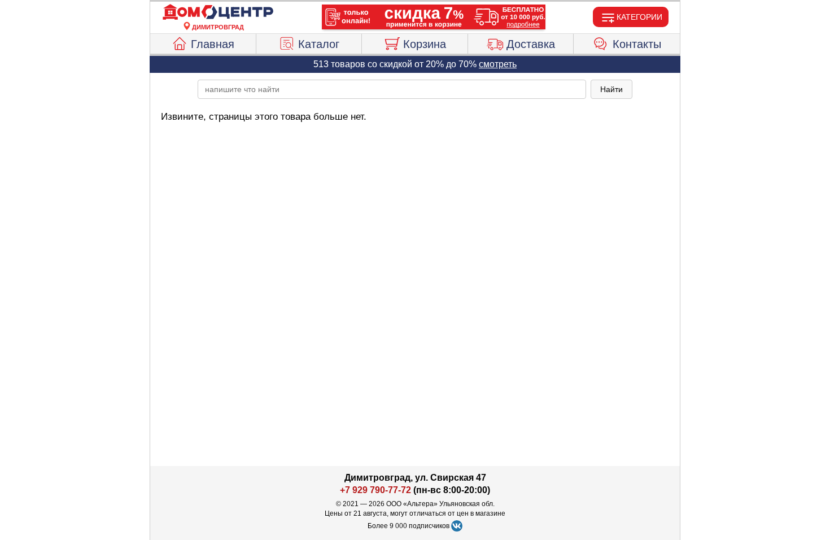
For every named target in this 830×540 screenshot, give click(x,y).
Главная (212, 44)
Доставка (530, 44)
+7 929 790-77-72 (375, 490)
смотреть (498, 64)
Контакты (637, 44)
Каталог (318, 44)
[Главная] (217, 12)
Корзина (424, 44)
